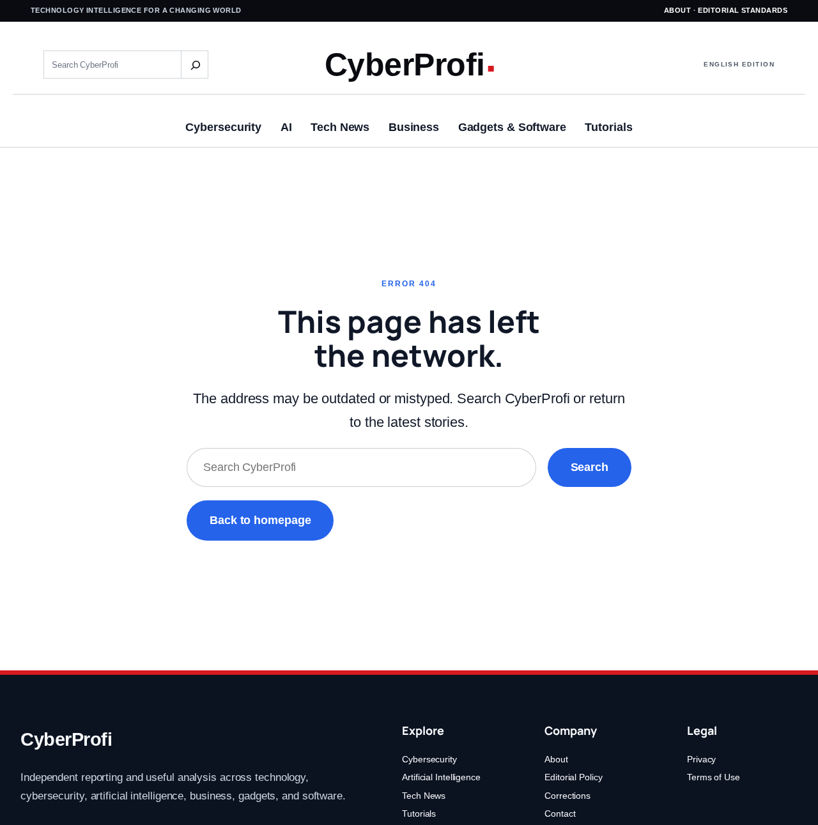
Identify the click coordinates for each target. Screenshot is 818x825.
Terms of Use (713, 777)
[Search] (194, 64)
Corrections (567, 795)
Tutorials (419, 813)
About (677, 10)
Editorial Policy (573, 777)
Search (589, 467)
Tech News (423, 795)
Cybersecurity (429, 759)
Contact (559, 813)
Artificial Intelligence (441, 777)
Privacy (701, 759)
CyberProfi (405, 64)
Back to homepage (260, 520)
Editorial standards (742, 10)
